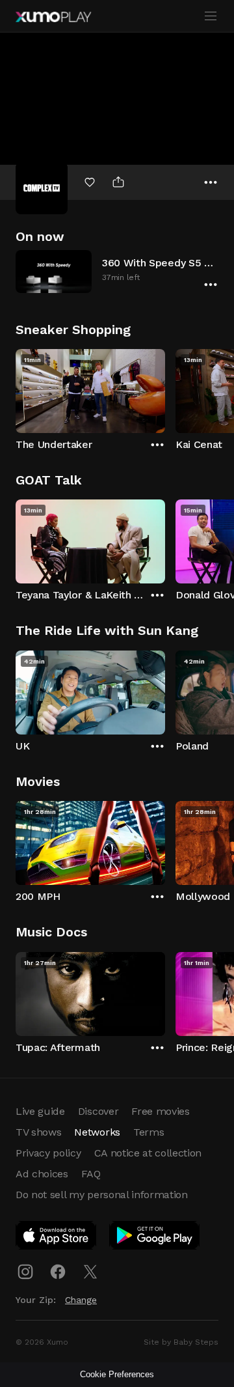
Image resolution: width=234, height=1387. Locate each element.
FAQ (91, 1174)
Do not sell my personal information (102, 1194)
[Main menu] (210, 16)
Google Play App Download (155, 1238)
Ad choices (42, 1174)
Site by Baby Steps (181, 1342)
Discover (98, 1111)
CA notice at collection (148, 1153)
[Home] (53, 17)
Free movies (160, 1111)
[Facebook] (58, 1272)
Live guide (40, 1111)
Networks (97, 1132)
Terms (148, 1132)
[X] (90, 1272)
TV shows (38, 1132)
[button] (117, 271)
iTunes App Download (56, 1238)
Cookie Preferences (117, 1374)
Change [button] (81, 1300)
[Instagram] (25, 1272)
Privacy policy (48, 1153)
